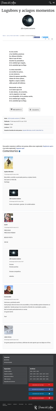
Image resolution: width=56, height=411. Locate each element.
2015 (37, 376)
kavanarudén (7, 296)
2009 (37, 379)
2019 (44, 373)
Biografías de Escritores (9, 381)
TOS (26, 404)
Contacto (30, 404)
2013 (44, 376)
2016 (34, 376)
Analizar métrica (8, 371)
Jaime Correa (7, 337)
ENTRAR (7, 359)
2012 (47, 376)
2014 (41, 376)
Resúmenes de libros (8, 376)
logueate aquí (20, 148)
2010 (34, 379)
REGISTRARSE (8, 362)
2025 (34, 371)
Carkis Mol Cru (39, 130)
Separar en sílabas (8, 373)
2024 (37, 371)
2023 (31, 373)
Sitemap (4, 404)
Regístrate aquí (47, 146)
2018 (47, 373)
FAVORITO (35, 110)
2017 (31, 376)
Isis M (33, 130)
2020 (41, 373)
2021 (37, 373)
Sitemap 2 (9, 404)
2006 (47, 379)
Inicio (4, 35)
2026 (31, 371)
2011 (31, 379)
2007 (44, 379)
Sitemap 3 (15, 404)
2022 (34, 373)
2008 (41, 379)
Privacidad (21, 404)
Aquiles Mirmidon (27, 130)
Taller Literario (7, 379)
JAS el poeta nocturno (13, 35)
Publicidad (5, 405)
